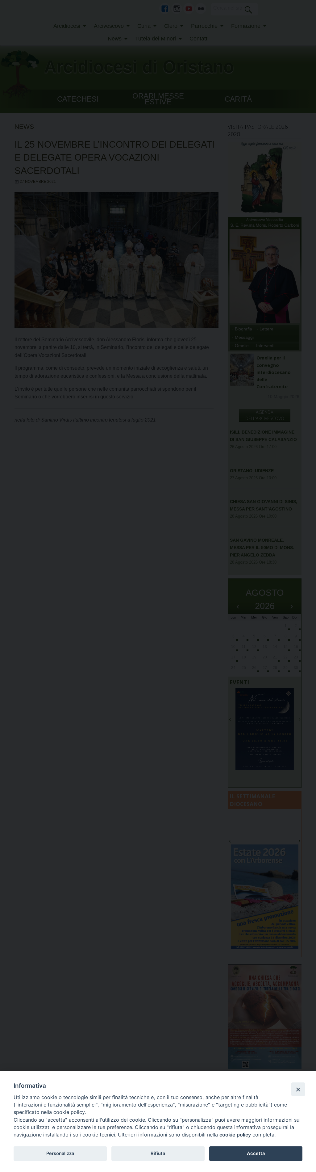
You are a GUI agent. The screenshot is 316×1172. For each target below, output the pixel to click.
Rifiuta (158, 1153)
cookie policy (235, 1135)
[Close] (298, 1089)
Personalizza (60, 1153)
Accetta (256, 1153)
